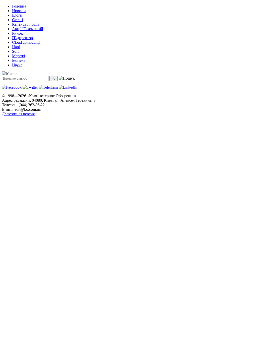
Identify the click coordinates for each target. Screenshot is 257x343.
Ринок (17, 33)
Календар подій (25, 24)
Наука (17, 65)
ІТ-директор (22, 38)
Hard (16, 47)
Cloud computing (26, 42)
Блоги (17, 15)
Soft (15, 51)
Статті (17, 20)
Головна (19, 6)
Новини (19, 11)
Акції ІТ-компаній (27, 29)
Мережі (18, 56)
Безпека (18, 60)
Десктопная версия (18, 114)
